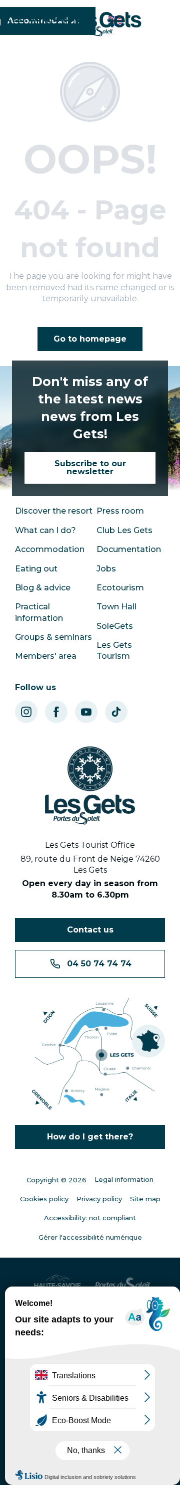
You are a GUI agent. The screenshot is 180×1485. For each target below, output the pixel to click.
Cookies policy (44, 1199)
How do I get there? (90, 1136)
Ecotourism (120, 587)
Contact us (90, 929)
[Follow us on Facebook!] (56, 712)
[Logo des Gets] (90, 785)
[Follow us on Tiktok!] (116, 712)
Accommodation (49, 549)
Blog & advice (42, 587)
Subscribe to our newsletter (90, 467)
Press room (120, 511)
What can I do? (45, 530)
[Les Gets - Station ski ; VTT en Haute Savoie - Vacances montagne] (90, 22)
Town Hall (116, 606)
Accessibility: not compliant (90, 1218)
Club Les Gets (124, 530)
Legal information (124, 1179)
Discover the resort (53, 511)
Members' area (45, 656)
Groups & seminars (53, 637)
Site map (145, 1199)
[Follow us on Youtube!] (86, 712)
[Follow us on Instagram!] (26, 712)
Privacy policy (99, 1199)
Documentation (128, 549)
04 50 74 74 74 (99, 963)
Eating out (36, 568)
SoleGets (114, 626)
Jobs (106, 568)
